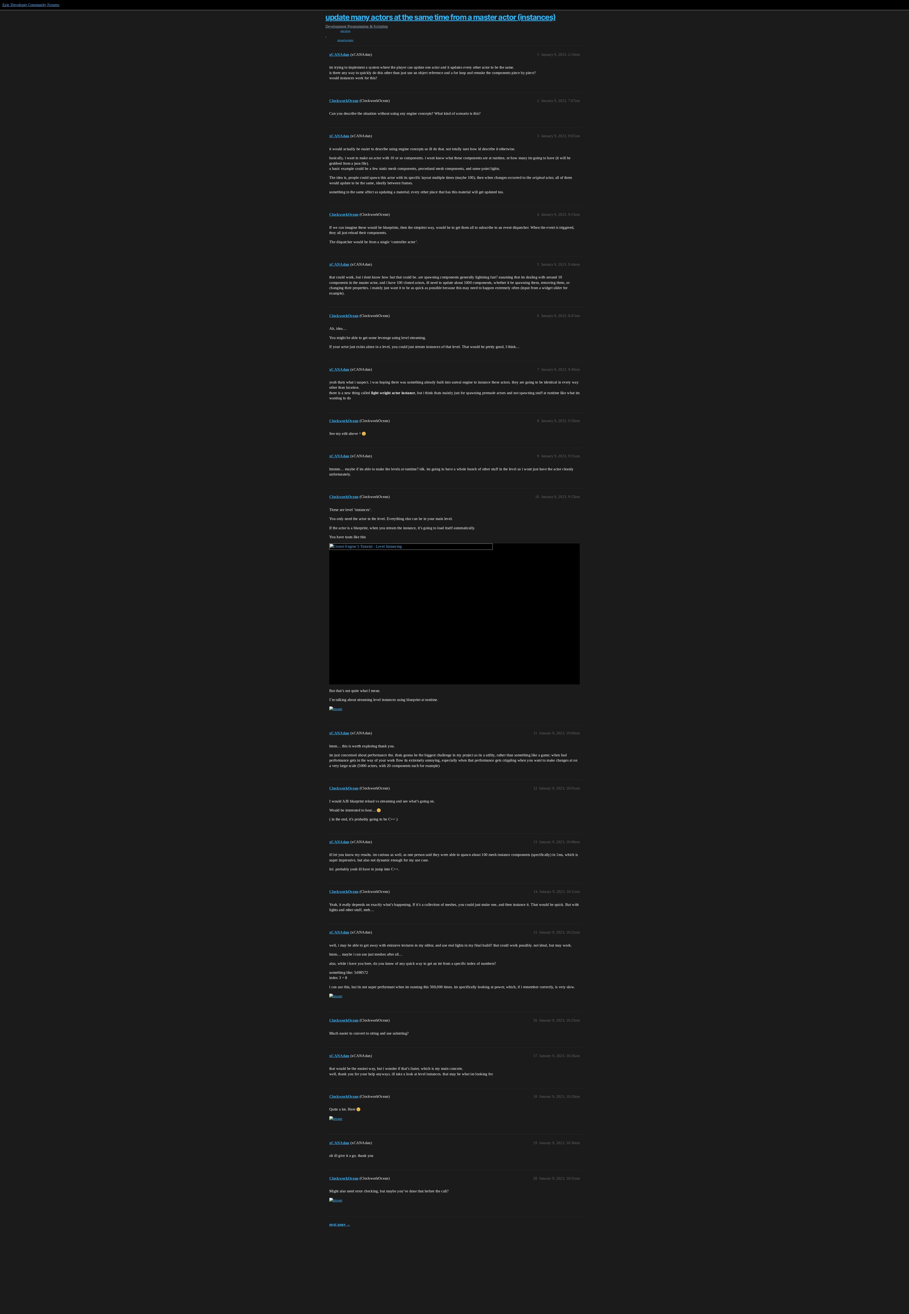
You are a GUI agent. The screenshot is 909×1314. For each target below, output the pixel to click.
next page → (339, 1224)
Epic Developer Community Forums (30, 5)
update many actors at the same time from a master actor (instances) (440, 17)
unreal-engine (345, 40)
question (345, 31)
